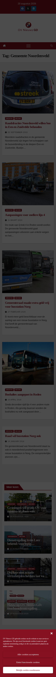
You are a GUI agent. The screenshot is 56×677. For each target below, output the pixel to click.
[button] (51, 633)
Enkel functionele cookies (28, 662)
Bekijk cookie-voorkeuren (28, 670)
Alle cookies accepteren (28, 654)
